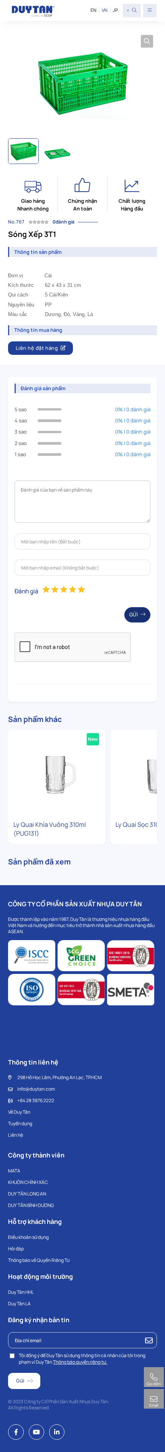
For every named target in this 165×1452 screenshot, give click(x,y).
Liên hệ (15, 1135)
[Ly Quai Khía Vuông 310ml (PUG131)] (56, 773)
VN (104, 10)
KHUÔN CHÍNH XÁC (28, 1182)
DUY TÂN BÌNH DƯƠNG (31, 1205)
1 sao (20, 454)
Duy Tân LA (19, 1303)
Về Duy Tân (19, 1112)
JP (115, 10)
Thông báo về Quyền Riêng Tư (38, 1260)
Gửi (133, 614)
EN (93, 10)
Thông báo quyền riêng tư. (80, 1362)
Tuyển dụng (20, 1123)
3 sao (21, 431)
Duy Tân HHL (21, 1292)
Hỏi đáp (16, 1248)
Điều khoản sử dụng (28, 1237)
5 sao (21, 409)
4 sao (21, 420)
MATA (14, 1170)
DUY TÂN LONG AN (27, 1193)
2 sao (21, 443)
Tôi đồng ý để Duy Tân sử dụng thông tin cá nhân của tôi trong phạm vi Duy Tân (82, 1358)
